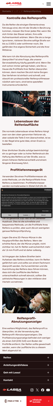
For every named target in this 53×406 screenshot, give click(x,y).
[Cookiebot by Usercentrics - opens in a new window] (45, 190)
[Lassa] (13, 4)
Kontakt (8, 380)
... (15, 11)
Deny (9, 215)
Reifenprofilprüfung (32, 11)
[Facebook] (42, 390)
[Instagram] (32, 390)
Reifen (7, 357)
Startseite (6, 11)
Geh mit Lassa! (11, 372)
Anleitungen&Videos (15, 365)
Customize (25, 215)
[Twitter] (37, 390)
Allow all (43, 215)
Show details (45, 211)
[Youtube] (48, 390)
